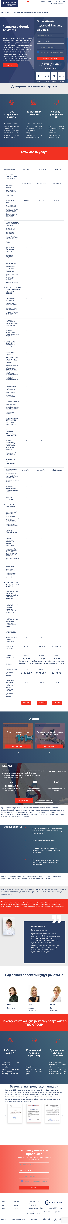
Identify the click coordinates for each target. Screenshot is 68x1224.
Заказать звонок (61, 1)
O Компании (17, 1201)
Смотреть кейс (24, 800)
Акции (16, 1205)
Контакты (16, 1208)
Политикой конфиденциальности (54, 52)
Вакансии (34, 1219)
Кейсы (4, 1208)
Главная (4, 1201)
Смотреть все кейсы (44, 800)
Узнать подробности (40, 746)
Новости (3, 1219)
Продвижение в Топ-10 (18, 1219)
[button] (18, 755)
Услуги (4, 1205)
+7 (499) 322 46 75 (47, 1)
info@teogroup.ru (33, 1213)
